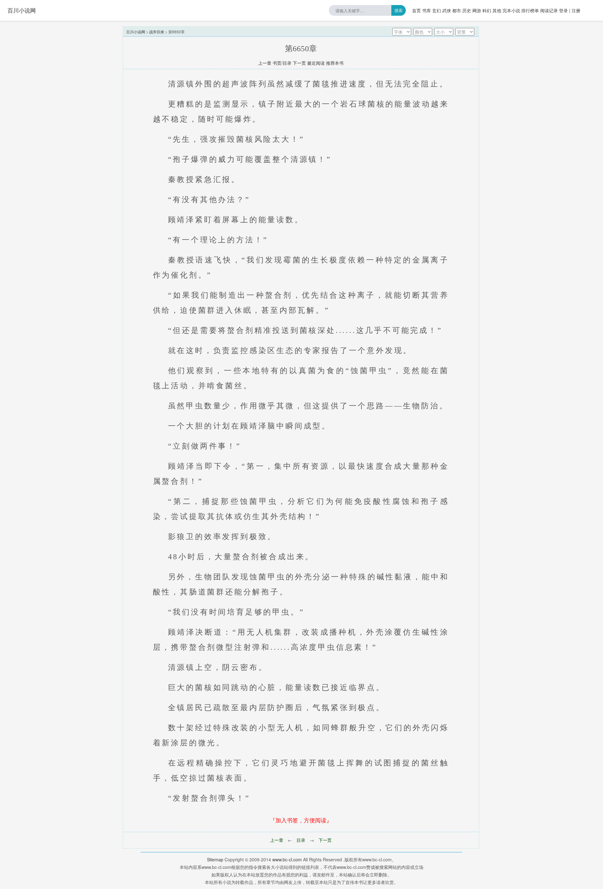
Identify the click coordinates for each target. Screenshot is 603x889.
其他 (496, 10)
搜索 (398, 10)
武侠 (446, 10)
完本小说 (511, 10)
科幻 (486, 10)
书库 (426, 10)
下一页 (299, 63)
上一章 (264, 63)
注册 (576, 10)
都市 (456, 10)
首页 (416, 10)
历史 (466, 10)
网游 (476, 10)
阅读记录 (549, 10)
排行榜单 (530, 10)
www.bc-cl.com (287, 859)
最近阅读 (316, 63)
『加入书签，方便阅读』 (301, 820)
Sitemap (215, 859)
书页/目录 (282, 63)
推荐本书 (335, 63)
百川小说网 (22, 10)
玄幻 (436, 10)
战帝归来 (156, 31)
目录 (300, 840)
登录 (563, 10)
